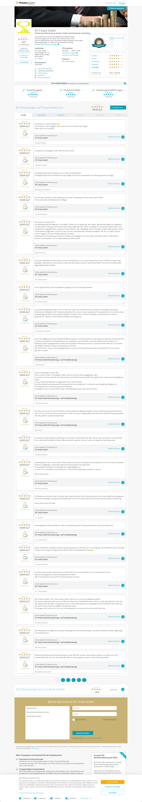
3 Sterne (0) (80, 115)
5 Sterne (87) (41, 115)
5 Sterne (111, 37)
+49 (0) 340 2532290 (44, 69)
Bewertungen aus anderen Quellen (24, 51)
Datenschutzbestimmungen (35, 793)
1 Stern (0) (118, 115)
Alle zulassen (112, 782)
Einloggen (122, 3)
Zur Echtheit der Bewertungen (23, 56)
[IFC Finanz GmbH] (23, 26)
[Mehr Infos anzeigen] (99, 42)
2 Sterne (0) (99, 115)
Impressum (22, 793)
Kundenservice (96, 73)
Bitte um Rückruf (81, 720)
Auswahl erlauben (112, 787)
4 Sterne (111, 39)
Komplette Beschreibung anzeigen (46, 44)
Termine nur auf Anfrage (70, 55)
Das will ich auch (111, 3)
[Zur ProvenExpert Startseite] (25, 3)
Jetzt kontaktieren (117, 8)
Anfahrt (40, 59)
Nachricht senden (82, 733)
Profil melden (35, 748)
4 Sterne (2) (60, 115)
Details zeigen (85, 798)
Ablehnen (112, 793)
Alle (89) (23, 115)
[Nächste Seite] (84, 680)
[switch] (36, 798)
